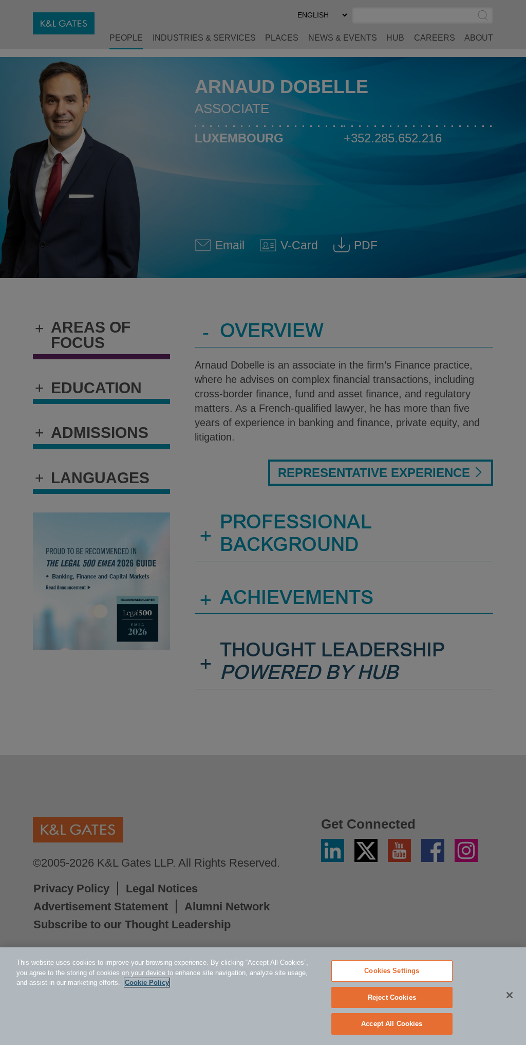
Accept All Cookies (391, 1024)
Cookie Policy (147, 982)
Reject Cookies (392, 997)
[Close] (509, 995)
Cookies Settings (391, 971)
